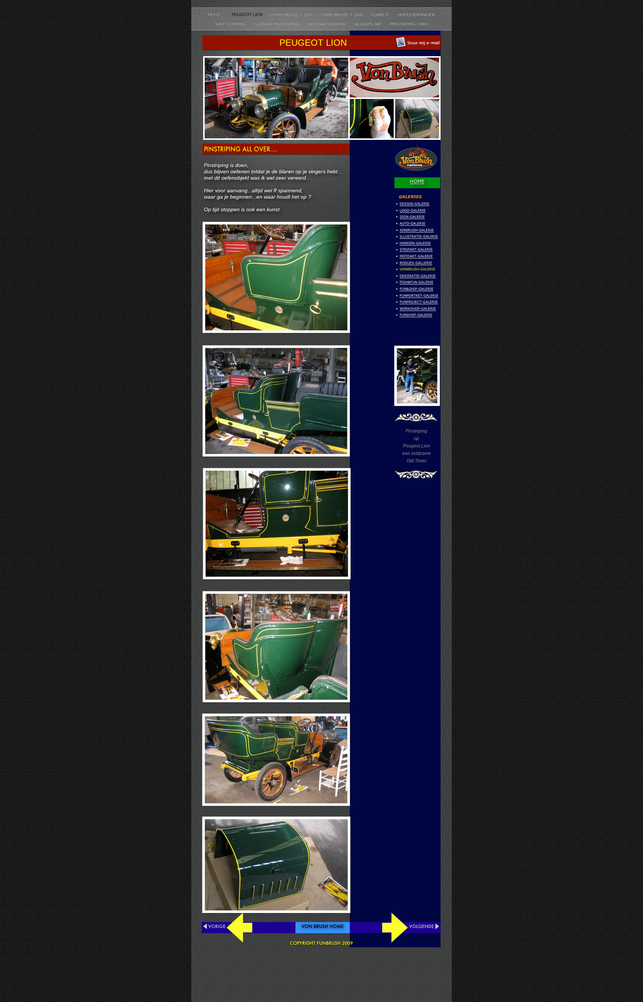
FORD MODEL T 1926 (342, 14)
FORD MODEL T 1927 (292, 14)
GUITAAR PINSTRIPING (278, 24)
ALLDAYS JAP (368, 24)
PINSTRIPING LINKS (409, 24)
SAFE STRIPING (231, 24)
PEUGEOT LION (248, 14)
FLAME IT (380, 14)
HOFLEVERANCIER (417, 14)
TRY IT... (215, 14)
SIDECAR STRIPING (328, 24)
